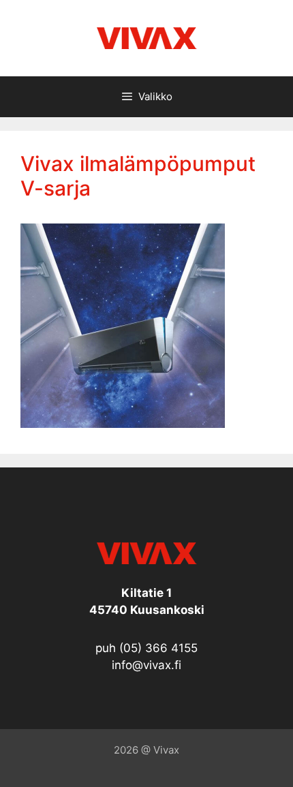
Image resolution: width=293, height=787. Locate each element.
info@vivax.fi (146, 665)
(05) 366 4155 (158, 648)
